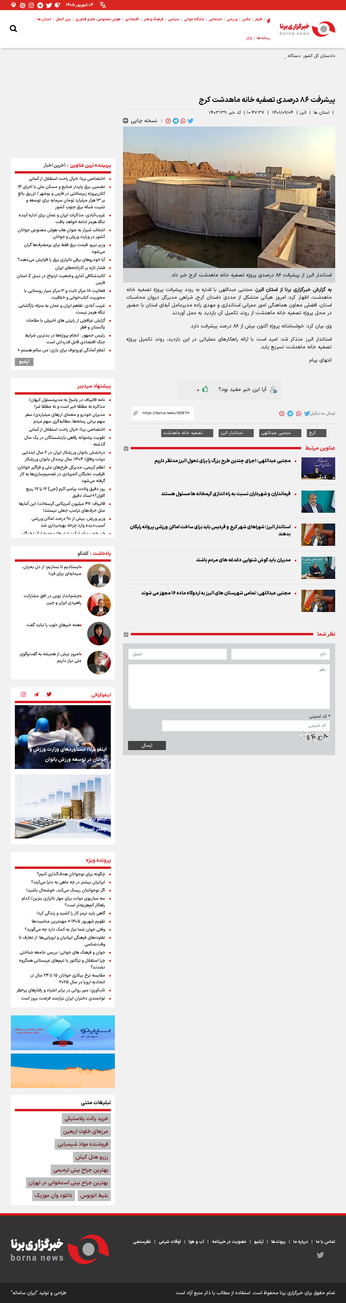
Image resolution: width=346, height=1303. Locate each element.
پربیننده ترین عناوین (90, 165)
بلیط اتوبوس (94, 1196)
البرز (302, 112)
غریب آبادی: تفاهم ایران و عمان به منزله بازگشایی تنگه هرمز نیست (61, 309)
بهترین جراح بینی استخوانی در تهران (68, 1183)
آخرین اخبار (55, 165)
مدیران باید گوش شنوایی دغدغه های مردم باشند (243, 560)
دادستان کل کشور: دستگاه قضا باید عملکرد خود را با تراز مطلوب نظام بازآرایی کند (261, 56)
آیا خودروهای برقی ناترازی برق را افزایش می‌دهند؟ (61, 260)
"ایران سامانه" (24, 1293)
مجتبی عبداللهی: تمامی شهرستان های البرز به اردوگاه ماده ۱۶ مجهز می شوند (216, 593)
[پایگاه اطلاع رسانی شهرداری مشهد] (63, 1070)
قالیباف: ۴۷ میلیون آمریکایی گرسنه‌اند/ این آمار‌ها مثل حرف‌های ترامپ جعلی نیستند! (62, 507)
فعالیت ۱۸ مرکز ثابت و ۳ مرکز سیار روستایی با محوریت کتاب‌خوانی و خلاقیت (64, 294)
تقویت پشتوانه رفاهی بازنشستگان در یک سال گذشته (64, 441)
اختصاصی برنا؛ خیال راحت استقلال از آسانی (67, 179)
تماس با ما (325, 1242)
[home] (268, 19)
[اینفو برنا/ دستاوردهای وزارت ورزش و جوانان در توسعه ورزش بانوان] (63, 737)
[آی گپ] (14, 5)
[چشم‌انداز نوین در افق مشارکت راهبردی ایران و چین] (99, 604)
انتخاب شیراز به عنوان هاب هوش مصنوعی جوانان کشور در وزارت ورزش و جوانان (61, 233)
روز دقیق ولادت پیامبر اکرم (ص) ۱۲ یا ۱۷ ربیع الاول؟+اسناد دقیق (65, 492)
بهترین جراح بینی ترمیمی (80, 1170)
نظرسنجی (142, 1242)
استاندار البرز (232, 433)
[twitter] (190, 121)
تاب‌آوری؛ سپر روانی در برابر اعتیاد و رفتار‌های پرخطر (61, 990)
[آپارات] (23, 5)
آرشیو (24, 361)
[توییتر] (49, 5)
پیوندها (278, 1242)
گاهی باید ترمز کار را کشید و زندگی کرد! (71, 913)
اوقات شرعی (170, 1242)
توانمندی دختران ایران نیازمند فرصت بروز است (63, 998)
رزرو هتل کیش (92, 1157)
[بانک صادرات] (63, 1032)
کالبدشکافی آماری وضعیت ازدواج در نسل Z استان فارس (61, 279)
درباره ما (300, 1242)
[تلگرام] (40, 5)
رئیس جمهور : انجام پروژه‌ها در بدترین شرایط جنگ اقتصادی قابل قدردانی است (65, 339)
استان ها (321, 112)
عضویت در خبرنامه (229, 1242)
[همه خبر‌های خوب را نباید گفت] (99, 633)
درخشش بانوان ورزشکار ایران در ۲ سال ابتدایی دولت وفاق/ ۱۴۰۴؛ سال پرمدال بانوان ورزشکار (63, 456)
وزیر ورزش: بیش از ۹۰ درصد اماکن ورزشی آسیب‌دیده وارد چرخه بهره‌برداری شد (68, 522)
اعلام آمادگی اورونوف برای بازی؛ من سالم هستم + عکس (61, 354)
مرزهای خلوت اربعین (85, 1131)
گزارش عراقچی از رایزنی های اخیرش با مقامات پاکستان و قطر (65, 324)
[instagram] (23, 695)
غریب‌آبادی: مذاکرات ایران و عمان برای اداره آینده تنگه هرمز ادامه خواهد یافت (62, 218)
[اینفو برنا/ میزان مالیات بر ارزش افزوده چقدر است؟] (63, 806)
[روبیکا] (58, 5)
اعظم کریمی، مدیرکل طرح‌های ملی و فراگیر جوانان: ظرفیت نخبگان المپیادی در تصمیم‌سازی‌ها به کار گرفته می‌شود (61, 474)
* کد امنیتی (319, 716)
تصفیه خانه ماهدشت (182, 433)
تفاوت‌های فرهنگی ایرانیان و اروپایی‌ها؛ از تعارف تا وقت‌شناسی (62, 941)
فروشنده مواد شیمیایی (82, 1144)
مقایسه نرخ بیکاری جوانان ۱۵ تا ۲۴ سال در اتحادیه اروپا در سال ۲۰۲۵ (67, 979)
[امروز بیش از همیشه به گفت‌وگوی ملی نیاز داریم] (99, 662)
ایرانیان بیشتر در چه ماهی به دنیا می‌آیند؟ (68, 882)
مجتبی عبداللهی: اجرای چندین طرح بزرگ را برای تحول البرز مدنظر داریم (222, 460)
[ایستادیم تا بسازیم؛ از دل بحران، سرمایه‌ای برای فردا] (99, 575)
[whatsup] (182, 121)
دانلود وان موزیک (53, 1196)
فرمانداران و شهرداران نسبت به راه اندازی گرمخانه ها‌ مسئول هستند (226, 494)
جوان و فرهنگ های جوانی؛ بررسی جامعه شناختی (62, 952)
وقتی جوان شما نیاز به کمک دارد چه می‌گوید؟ (65, 929)
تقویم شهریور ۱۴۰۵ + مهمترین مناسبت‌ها (68, 921)
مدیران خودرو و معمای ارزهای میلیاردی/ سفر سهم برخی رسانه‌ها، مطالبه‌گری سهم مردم (65, 418)
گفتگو (83, 553)
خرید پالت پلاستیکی (86, 1119)
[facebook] (167, 121)
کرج (312, 433)
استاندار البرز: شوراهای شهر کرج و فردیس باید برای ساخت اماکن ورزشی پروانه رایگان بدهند (210, 531)
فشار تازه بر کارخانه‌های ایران (80, 268)
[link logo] (307, 29)
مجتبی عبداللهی (276, 433)
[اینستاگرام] (31, 5)
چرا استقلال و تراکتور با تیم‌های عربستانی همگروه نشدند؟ (62, 964)
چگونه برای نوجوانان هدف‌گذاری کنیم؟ (71, 874)
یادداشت (102, 553)
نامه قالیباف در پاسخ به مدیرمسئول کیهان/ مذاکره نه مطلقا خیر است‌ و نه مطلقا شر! (67, 403)
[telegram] (175, 121)
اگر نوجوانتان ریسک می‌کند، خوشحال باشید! (65, 890)
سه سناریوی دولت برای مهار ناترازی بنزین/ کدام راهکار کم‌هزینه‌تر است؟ (63, 902)
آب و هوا (196, 1242)
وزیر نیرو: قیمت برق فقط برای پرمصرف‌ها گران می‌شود (64, 248)
